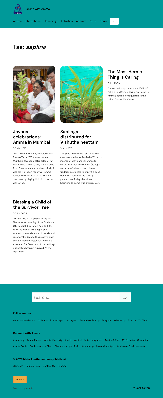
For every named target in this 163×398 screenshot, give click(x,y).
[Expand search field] (114, 21)
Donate (20, 379)
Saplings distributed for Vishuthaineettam (79, 137)
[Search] (125, 297)
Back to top (143, 388)
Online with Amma (38, 9)
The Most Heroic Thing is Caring (125, 74)
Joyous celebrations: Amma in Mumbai (31, 137)
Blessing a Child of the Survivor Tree (32, 204)
